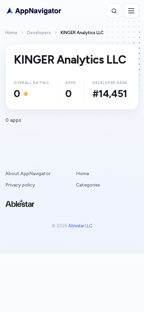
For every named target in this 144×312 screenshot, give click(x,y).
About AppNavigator (28, 173)
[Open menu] (131, 10)
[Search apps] (113, 10)
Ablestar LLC (80, 225)
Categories (88, 185)
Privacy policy (20, 185)
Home (11, 32)
